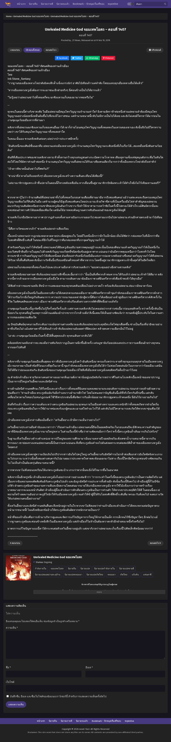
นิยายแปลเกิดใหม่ (95, 574)
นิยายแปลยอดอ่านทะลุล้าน (47, 574)
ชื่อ (8, 667)
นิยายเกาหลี (66, 721)
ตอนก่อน (15, 50)
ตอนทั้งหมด (34, 50)
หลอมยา (112, 574)
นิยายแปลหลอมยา (73, 574)
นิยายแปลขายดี (126, 568)
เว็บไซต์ (10, 682)
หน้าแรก (41, 721)
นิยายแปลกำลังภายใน (104, 568)
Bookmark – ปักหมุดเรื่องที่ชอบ (106, 721)
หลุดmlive (129, 721)
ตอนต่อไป (51, 50)
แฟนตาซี (147, 574)
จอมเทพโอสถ (57, 568)
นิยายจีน (72, 568)
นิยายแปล (85, 568)
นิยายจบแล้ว (82, 721)
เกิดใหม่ (123, 574)
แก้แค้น (135, 574)
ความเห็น (12, 627)
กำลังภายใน (40, 568)
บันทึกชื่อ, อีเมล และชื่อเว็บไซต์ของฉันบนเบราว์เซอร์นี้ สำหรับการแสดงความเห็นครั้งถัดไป (58, 696)
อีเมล (89, 667)
